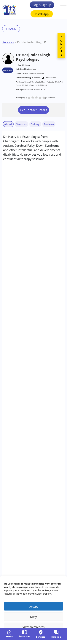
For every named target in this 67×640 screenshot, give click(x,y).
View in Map (7, 70)
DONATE (61, 45)
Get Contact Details (33, 110)
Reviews (49, 124)
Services (8, 42)
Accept (33, 606)
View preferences (33, 627)
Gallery (35, 124)
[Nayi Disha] (9, 10)
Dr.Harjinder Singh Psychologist (33, 42)
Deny (33, 616)
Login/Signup (42, 5)
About (8, 124)
